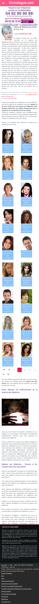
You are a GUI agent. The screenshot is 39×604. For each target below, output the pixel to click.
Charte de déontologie (7, 581)
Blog (2, 576)
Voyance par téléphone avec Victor (27, 147)
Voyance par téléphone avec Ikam (8, 280)
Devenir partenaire (6, 573)
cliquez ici (32, 511)
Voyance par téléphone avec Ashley (8, 147)
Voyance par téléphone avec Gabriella (27, 280)
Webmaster (4, 599)
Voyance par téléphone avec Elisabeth (27, 173)
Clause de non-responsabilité (9, 584)
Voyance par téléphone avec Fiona (27, 307)
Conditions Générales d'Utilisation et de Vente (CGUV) (16, 589)
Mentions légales (6, 591)
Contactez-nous (5, 602)
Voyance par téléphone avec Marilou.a (8, 173)
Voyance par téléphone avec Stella (27, 360)
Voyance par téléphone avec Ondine (27, 200)
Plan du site (4, 596)
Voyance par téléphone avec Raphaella (8, 200)
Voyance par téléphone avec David (8, 307)
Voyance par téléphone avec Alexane (8, 333)
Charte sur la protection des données (11, 586)
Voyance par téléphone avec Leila (8, 253)
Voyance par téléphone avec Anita (27, 227)
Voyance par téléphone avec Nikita (8, 227)
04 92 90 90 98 (19, 13)
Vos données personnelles (8, 594)
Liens (2, 578)
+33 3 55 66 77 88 (12, 98)
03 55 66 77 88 (25, 34)
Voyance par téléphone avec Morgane (27, 333)
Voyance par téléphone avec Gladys (8, 360)
